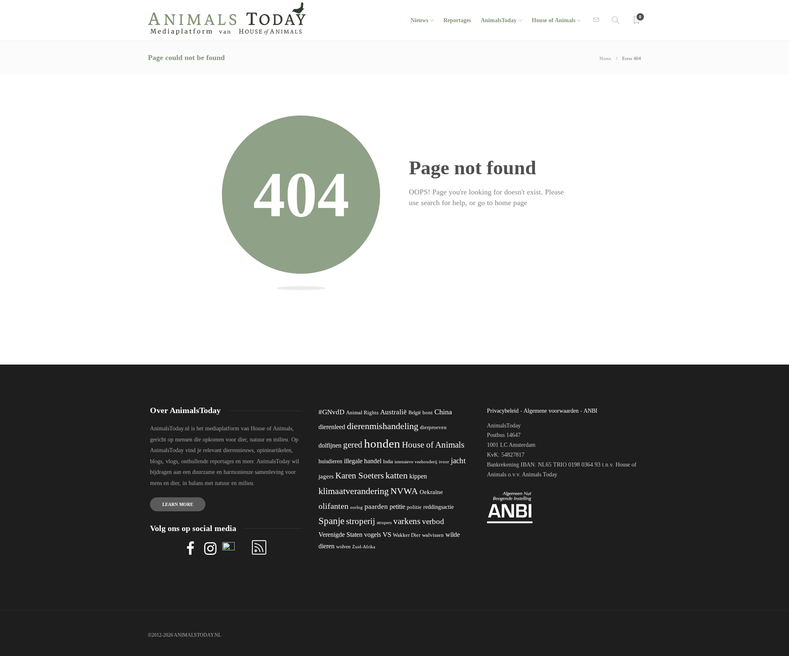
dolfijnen (329, 445)
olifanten (333, 505)
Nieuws (419, 20)
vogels (372, 534)
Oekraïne (431, 492)
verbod (433, 521)
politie (414, 507)
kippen (418, 476)
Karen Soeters (359, 475)
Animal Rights (362, 413)
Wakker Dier (406, 535)
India (388, 461)
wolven (343, 547)
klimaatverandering (353, 491)
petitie (397, 506)
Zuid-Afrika (363, 546)
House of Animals (553, 20)
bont (427, 413)
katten (396, 475)
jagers (326, 476)
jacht (458, 460)
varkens (406, 521)
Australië (393, 412)
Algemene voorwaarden (551, 411)
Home (605, 58)
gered (352, 445)
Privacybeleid (503, 411)
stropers (384, 522)
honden (382, 443)
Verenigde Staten (340, 534)
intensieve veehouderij (415, 462)
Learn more (177, 504)
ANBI (591, 411)
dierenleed (331, 426)
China (443, 412)
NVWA (404, 491)
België (414, 413)
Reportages (457, 20)
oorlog (356, 507)
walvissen (433, 535)
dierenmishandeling (382, 426)
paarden (376, 506)
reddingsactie (438, 507)
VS (387, 534)
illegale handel (362, 460)
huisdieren (330, 461)
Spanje (331, 520)
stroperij (360, 521)
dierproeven (433, 427)
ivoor (444, 461)
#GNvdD (331, 412)
